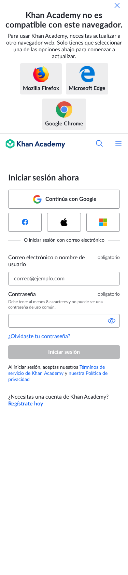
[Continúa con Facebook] (25, 222)
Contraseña (22, 294)
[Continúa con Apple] (64, 222)
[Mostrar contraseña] (111, 320)
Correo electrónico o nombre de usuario (46, 261)
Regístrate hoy (25, 403)
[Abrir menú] (118, 144)
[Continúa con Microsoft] (103, 222)
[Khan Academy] (32, 144)
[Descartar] (117, 5)
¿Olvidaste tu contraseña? (39, 336)
